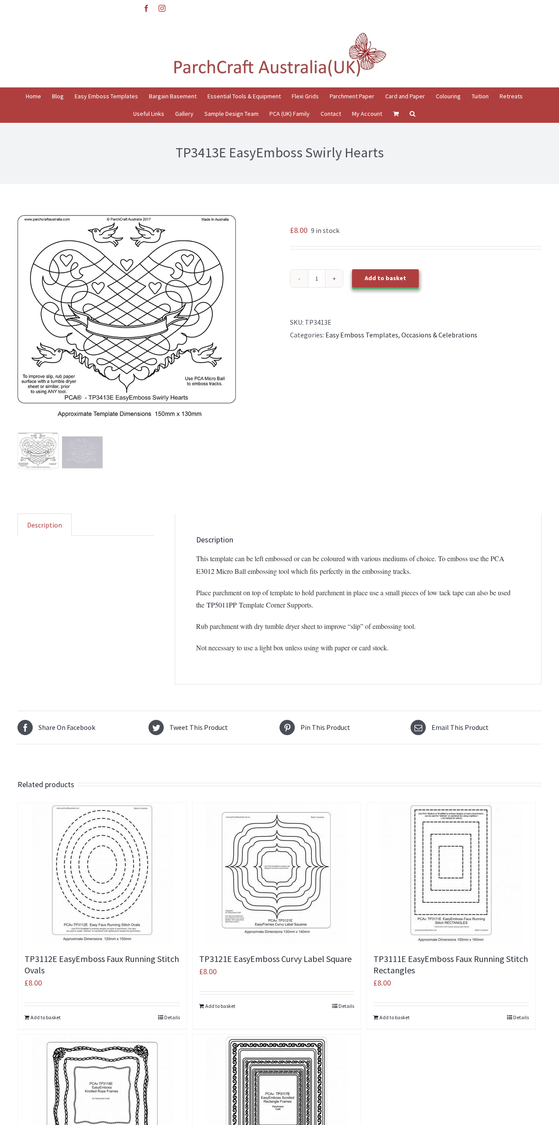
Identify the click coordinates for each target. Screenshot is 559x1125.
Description (44, 525)
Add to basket (385, 278)
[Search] (412, 113)
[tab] (44, 525)
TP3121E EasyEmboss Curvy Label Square (275, 958)
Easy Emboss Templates (361, 334)
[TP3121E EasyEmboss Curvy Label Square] (277, 873)
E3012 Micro (214, 571)
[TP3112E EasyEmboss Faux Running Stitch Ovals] (102, 873)
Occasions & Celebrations (439, 334)
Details (172, 1017)
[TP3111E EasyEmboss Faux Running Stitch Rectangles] (451, 873)
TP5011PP (220, 604)
